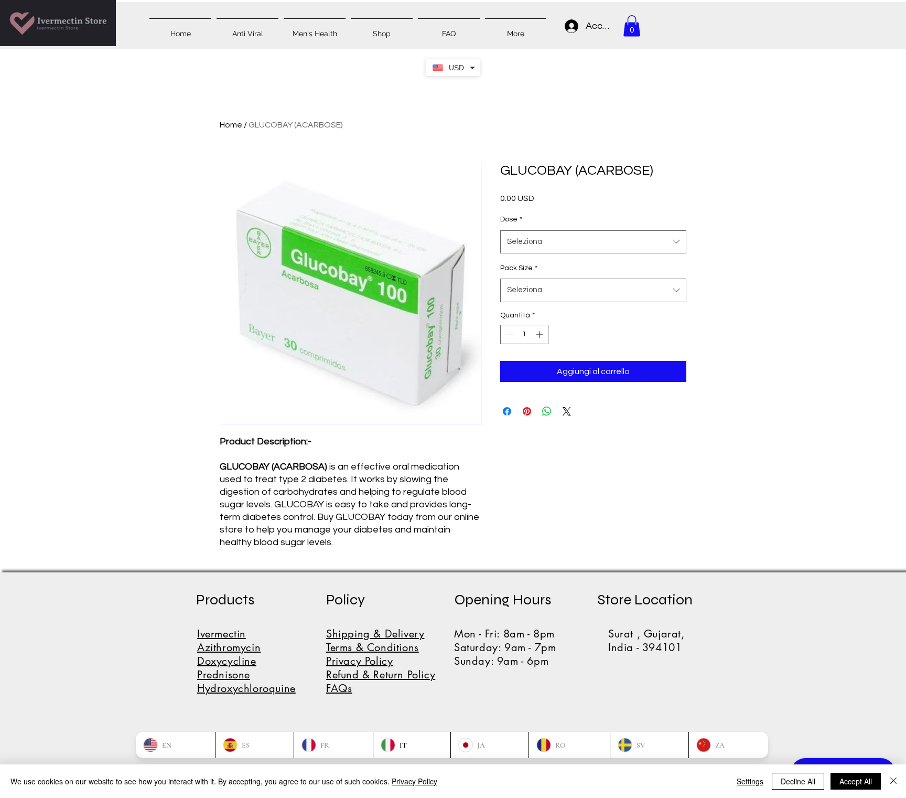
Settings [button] (750, 781)
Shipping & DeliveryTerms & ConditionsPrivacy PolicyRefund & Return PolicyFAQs (380, 661)
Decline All (798, 781)
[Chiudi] (893, 781)
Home (231, 125)
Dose (511, 219)
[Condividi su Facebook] (507, 411)
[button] (632, 26)
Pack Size (518, 268)
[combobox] (593, 241)
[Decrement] (508, 334)
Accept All (855, 781)
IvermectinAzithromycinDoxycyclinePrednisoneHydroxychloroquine (246, 661)
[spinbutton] (524, 334)
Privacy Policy (414, 781)
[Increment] (540, 334)
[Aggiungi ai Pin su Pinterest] (527, 411)
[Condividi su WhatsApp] (547, 411)
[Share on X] (566, 411)
